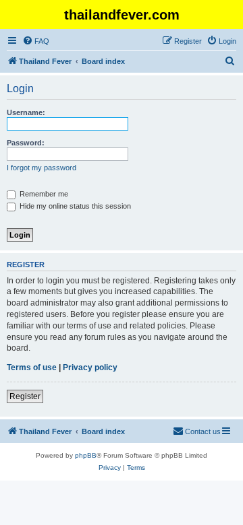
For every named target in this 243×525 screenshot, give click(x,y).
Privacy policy (90, 367)
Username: (26, 112)
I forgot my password (41, 168)
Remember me (43, 194)
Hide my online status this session (74, 206)
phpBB (86, 455)
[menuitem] (35, 41)
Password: (26, 143)
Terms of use (32, 367)
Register (24, 396)
